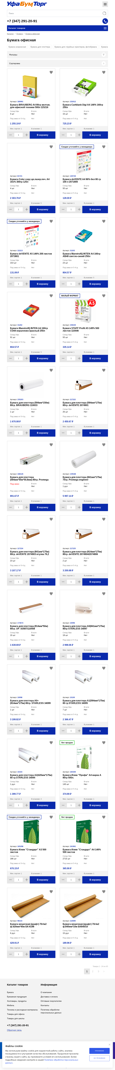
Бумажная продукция (17, 997)
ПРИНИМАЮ (99, 1051)
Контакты (45, 1005)
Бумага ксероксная (17, 47)
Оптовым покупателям (51, 1001)
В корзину (42, 135)
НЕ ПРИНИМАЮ (99, 1058)
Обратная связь (14, 1030)
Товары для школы (15, 1018)
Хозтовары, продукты (17, 1001)
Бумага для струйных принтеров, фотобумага (76, 47)
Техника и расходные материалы (22, 1010)
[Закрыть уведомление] (109, 1044)
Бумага (20, 34)
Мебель (10, 1005)
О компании (46, 992)
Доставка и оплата (49, 997)
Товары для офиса (15, 1014)
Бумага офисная (33, 34)
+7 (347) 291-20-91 (22, 21)
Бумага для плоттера (40, 47)
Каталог (10, 34)
